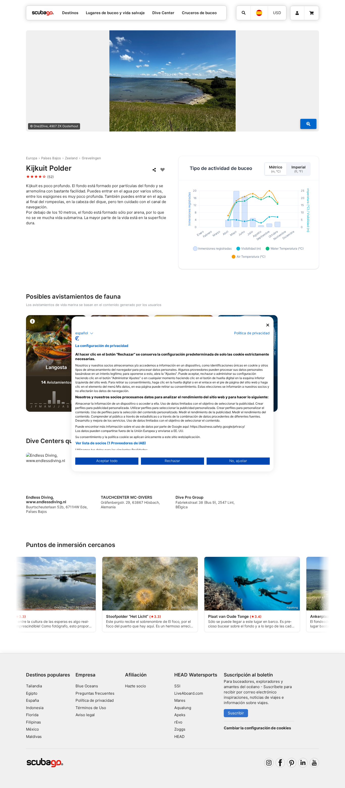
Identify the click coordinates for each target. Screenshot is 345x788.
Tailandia (34, 686)
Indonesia (34, 707)
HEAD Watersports (195, 675)
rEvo (178, 722)
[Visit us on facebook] (280, 763)
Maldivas (34, 736)
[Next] (319, 364)
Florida (32, 714)
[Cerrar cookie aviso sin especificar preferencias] (268, 325)
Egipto (31, 693)
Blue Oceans (87, 686)
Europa (31, 158)
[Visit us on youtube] (314, 763)
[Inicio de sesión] (297, 13)
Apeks (179, 714)
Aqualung (182, 707)
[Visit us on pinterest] (292, 763)
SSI (177, 686)
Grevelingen (91, 158)
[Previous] (26, 364)
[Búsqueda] (243, 13)
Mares (179, 700)
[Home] (43, 13)
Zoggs (179, 729)
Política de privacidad (95, 700)
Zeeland (71, 158)
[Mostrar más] (308, 124)
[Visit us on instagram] (269, 763)
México (32, 729)
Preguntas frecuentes (95, 693)
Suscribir (236, 713)
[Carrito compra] (311, 13)
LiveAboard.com (188, 693)
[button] (84, 333)
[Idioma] (259, 13)
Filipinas (33, 722)
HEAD (179, 736)
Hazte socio (135, 686)
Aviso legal (85, 714)
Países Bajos (51, 158)
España (32, 700)
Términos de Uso (91, 707)
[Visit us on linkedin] (303, 763)
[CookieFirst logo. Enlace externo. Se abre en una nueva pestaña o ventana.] (77, 338)
